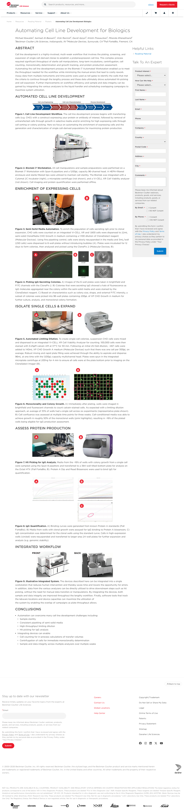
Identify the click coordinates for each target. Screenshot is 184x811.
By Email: (140, 208)
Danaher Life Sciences (149, 734)
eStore (151, 5)
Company (140, 128)
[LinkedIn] (150, 744)
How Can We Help (144, 81)
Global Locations (102, 708)
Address (139, 156)
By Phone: (140, 217)
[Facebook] (140, 744)
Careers (97, 697)
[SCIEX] (164, 806)
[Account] (164, 12)
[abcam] (31, 806)
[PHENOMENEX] (147, 806)
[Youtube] (161, 744)
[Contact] (147, 12)
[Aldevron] (48, 806)
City (137, 166)
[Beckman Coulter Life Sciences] (18, 5)
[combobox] (88, 4)
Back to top (174, 684)
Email (138, 109)
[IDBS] (81, 806)
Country (139, 137)
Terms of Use (23, 735)
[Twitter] (156, 744)
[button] (45, 4)
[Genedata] (64, 806)
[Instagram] (145, 744)
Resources (19, 21)
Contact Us (99, 703)
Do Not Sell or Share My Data (152, 703)
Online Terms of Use (148, 713)
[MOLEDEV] (131, 806)
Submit (160, 251)
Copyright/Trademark (149, 697)
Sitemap (143, 729)
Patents (142, 718)
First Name (140, 90)
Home (9, 21)
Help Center (99, 713)
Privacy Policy (149, 231)
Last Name (140, 100)
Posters (48, 21)
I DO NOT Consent (156, 211)
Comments (140, 175)
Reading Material (34, 21)
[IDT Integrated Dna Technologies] (98, 806)
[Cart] (155, 12)
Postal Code (141, 147)
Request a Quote (167, 5)
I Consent (152, 208)
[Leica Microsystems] (114, 806)
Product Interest (143, 71)
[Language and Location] (173, 12)
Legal (141, 708)
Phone (138, 119)
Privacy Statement (147, 724)
